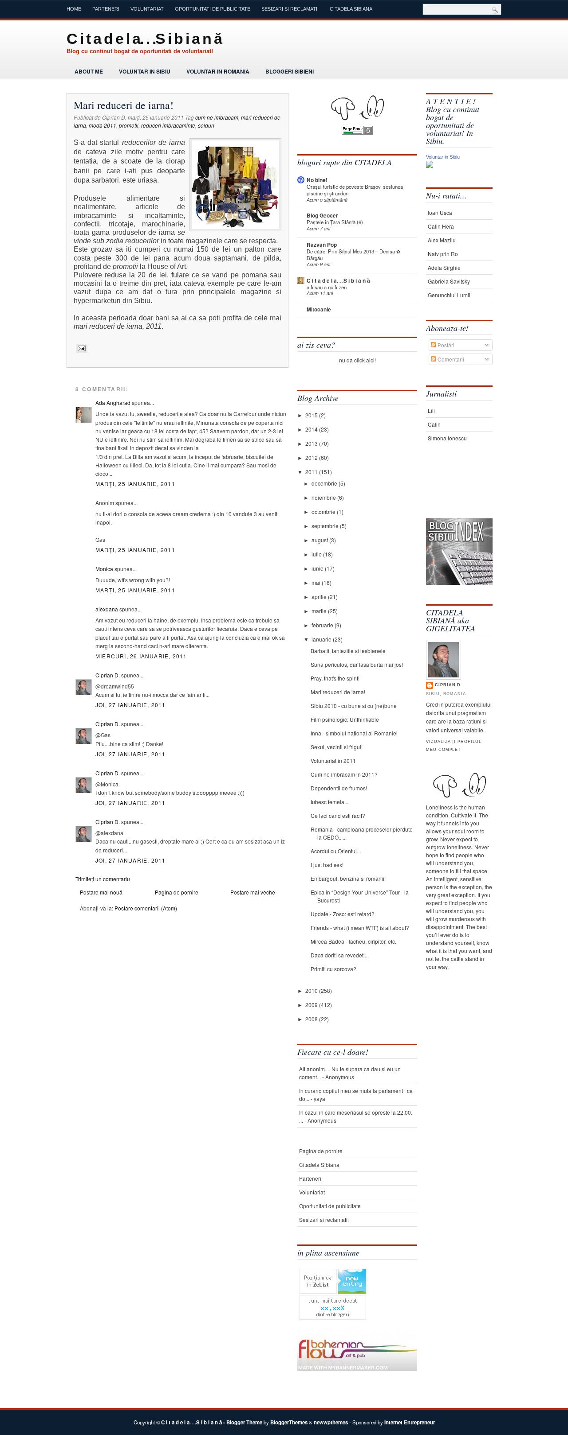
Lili (431, 410)
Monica (104, 568)
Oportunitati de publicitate (212, 9)
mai (317, 582)
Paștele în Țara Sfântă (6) (335, 222)
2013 (312, 443)
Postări (445, 345)
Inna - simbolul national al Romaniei (354, 733)
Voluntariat (147, 9)
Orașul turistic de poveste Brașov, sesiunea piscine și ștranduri (355, 190)
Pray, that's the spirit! (335, 678)
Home (74, 9)
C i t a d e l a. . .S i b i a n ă (144, 38)
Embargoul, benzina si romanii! (348, 878)
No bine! (317, 180)
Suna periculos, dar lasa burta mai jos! (357, 664)
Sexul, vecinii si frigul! (337, 747)
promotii (128, 125)
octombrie (324, 511)
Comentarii (450, 359)
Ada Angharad (112, 402)
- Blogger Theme (242, 1422)
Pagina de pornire (176, 892)
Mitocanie (319, 309)
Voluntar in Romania (217, 71)
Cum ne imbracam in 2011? (344, 774)
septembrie (326, 525)
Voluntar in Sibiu (144, 71)
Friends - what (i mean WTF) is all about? (360, 927)
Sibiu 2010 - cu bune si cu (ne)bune (354, 705)
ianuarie (322, 639)
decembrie (325, 483)
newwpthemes (331, 1422)
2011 (312, 471)
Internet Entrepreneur (409, 1422)
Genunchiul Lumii (449, 295)
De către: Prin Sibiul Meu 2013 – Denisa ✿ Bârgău (353, 254)
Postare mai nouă (101, 892)
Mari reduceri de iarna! (124, 105)
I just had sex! (327, 864)
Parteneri (105, 9)
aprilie (320, 596)
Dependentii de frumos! (339, 788)
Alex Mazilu (442, 240)
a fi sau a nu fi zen (327, 287)
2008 (312, 1019)
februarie (323, 625)
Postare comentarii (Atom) (145, 908)
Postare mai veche (252, 892)
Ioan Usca (440, 212)
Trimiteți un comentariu (102, 879)
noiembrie (324, 497)
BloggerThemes (289, 1422)
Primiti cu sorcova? (333, 968)
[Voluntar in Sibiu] (429, 165)
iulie (317, 554)
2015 (312, 415)
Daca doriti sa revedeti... (340, 955)
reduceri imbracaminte (168, 125)
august (320, 540)
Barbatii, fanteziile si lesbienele (348, 650)
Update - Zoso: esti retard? (343, 914)
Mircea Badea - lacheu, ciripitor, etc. (353, 941)
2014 (312, 429)
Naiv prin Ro (443, 253)
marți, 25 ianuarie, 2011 (135, 483)
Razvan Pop (322, 245)
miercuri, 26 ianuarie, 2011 (141, 656)
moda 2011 (102, 125)
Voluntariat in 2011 (333, 760)
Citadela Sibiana (351, 9)
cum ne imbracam (216, 117)
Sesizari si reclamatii (290, 9)
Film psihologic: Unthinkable (345, 719)
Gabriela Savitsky (449, 281)
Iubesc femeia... (329, 801)
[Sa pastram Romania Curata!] (453, 490)
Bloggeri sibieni (289, 71)
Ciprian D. (107, 675)
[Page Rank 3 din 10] (357, 132)
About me (89, 71)
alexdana (106, 609)
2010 (312, 990)
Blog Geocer (322, 215)
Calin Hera (441, 226)
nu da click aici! (357, 360)
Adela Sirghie (444, 267)
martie (320, 610)
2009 (312, 1004)
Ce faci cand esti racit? (338, 815)
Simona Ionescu (447, 438)
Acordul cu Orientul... (336, 851)
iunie (318, 568)
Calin (434, 424)
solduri (206, 125)
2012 (312, 457)
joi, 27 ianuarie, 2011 (130, 704)
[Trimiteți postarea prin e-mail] (80, 348)
